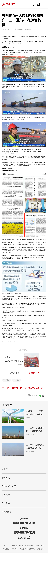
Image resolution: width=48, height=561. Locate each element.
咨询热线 (22, 538)
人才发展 (6, 503)
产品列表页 (7, 512)
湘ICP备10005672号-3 (36, 546)
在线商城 (38, 4)
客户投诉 (24, 528)
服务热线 (24, 518)
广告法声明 (41, 549)
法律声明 (32, 549)
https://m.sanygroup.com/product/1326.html (13, 364)
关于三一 (6, 469)
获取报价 (35, 373)
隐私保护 (23, 549)
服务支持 (6, 495)
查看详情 (15, 373)
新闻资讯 (6, 478)
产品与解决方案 (9, 486)
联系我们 (14, 549)
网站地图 (6, 549)
